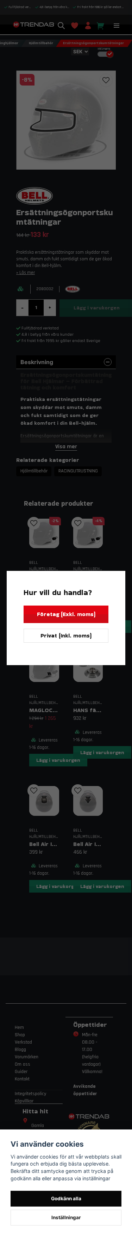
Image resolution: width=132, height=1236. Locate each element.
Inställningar (66, 1217)
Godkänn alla (66, 1198)
